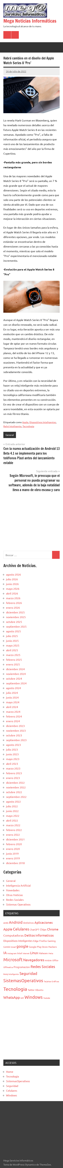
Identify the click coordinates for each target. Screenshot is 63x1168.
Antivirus (28, 922)
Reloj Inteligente (12, 426)
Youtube (46, 998)
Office (55, 960)
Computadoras (13, 935)
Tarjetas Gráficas (51, 981)
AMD (5, 922)
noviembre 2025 (16, 617)
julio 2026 (12, 579)
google (22, 946)
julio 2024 (12, 692)
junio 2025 (12, 640)
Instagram (11, 953)
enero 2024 (13, 721)
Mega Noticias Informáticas (29, 21)
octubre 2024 (14, 678)
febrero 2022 (14, 829)
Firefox (43, 940)
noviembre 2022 (16, 787)
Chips (43, 929)
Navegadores (33, 960)
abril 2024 (12, 707)
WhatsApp (11, 997)
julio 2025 (12, 636)
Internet (26, 953)
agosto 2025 (13, 631)
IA (5, 952)
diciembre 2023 (15, 725)
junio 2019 (12, 853)
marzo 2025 (13, 654)
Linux (34, 953)
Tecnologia (28, 426)
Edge (36, 940)
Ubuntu (39, 989)
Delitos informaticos (39, 935)
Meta (50, 953)
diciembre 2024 (15, 669)
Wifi (22, 998)
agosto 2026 (13, 574)
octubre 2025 (14, 621)
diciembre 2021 (15, 839)
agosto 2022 (13, 801)
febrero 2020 (14, 844)
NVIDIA (48, 960)
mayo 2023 (12, 759)
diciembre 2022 (15, 782)
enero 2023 (13, 777)
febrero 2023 (14, 773)
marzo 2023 (13, 768)
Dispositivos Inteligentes (42, 422)
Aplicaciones (43, 922)
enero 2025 (13, 664)
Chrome (52, 929)
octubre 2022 (14, 792)
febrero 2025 (14, 659)
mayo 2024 (12, 702)
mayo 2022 (12, 815)
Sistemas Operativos (18, 904)
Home (9, 1071)
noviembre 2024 (16, 673)
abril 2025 (12, 650)
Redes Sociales (15, 899)
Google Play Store (38, 946)
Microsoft (13, 959)
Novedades (12, 890)
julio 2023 (12, 749)
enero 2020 (13, 848)
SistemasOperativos (23, 980)
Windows (34, 997)
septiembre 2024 (16, 683)
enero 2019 (13, 858)
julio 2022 (12, 806)
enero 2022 (13, 834)
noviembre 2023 (16, 730)
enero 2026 (13, 607)
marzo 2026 (13, 598)
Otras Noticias (14, 895)
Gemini (6, 946)
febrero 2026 (14, 602)
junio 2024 (12, 697)
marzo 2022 (13, 825)
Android (16, 922)
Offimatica (8, 967)
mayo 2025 (12, 645)
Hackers (52, 946)
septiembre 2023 (16, 740)
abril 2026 (12, 593)
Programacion (22, 966)
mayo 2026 (12, 588)
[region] (31, 521)
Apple (25, 422)
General (10, 434)
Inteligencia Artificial (18, 885)
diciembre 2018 (15, 863)
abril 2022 (12, 820)
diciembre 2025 (15, 612)
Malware (43, 953)
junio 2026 (12, 584)
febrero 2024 (14, 716)
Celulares (21, 928)
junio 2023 (12, 754)
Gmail (13, 947)
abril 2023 (12, 763)
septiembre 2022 (16, 796)
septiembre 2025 (16, 626)
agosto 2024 (13, 688)
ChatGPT (34, 929)
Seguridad (28, 973)
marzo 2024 (13, 711)
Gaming (52, 940)
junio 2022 (12, 811)
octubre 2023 (14, 735)
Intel (19, 953)
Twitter (31, 989)
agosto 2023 (13, 744)
